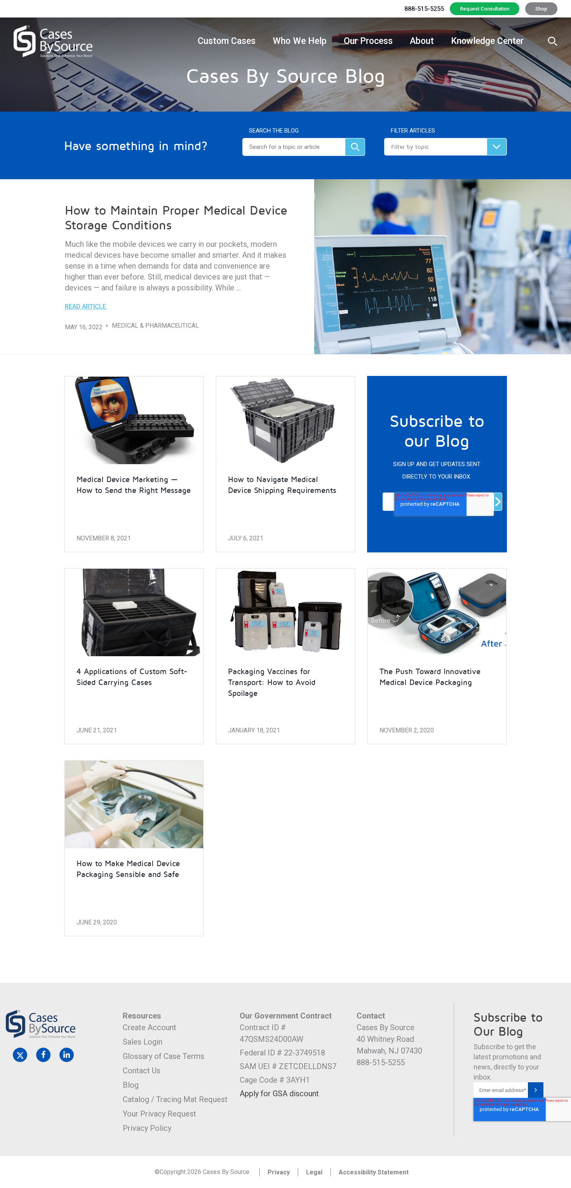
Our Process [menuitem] (368, 41)
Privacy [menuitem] (279, 1172)
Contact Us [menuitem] (141, 1070)
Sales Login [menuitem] (142, 1041)
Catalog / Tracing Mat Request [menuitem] (175, 1099)
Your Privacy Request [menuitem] (159, 1113)
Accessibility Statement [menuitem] (374, 1172)
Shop (541, 9)
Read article (85, 306)
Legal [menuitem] (314, 1172)
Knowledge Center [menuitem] (487, 41)
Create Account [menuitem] (149, 1027)
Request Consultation (484, 9)
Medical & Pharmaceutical (155, 325)
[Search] (355, 146)
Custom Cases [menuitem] (227, 41)
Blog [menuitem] (131, 1085)
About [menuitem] (422, 41)
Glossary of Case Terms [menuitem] (163, 1056)
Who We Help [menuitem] (300, 41)
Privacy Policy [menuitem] (147, 1128)
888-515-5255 (424, 8)
